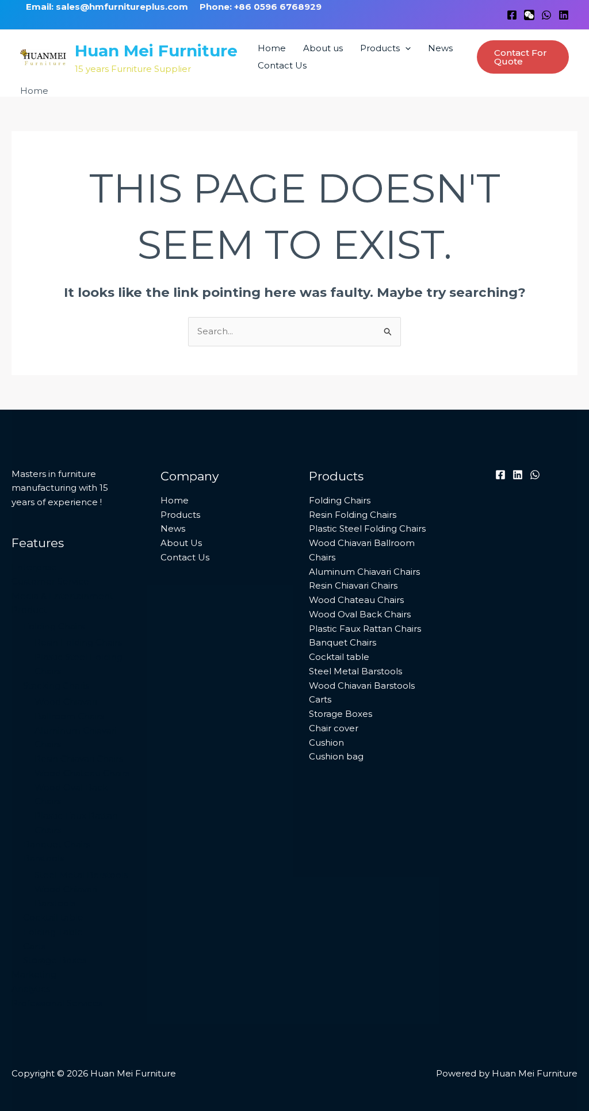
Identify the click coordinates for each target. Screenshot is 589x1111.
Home (272, 48)
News (440, 48)
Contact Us (282, 65)
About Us (181, 542)
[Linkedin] (564, 15)
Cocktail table (53, 917)
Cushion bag (336, 756)
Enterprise (34, 567)
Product (29, 609)
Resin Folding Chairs (78, 642)
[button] (405, 48)
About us (323, 48)
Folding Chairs (54, 626)
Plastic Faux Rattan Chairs (365, 628)
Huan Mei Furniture (156, 50)
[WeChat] (529, 15)
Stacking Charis (56, 685)
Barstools (43, 858)
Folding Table (53, 931)
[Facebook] (512, 15)
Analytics (31, 988)
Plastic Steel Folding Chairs (367, 528)
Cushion (326, 742)
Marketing (34, 974)
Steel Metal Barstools (81, 874)
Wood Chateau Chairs (82, 773)
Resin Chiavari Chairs (79, 758)
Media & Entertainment (62, 595)
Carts (34, 946)
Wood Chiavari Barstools (362, 685)
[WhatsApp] (546, 15)
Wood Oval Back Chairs (360, 614)
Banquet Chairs (56, 844)
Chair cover (333, 728)
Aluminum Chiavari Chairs (364, 571)
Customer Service (50, 581)
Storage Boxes (54, 960)
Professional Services (57, 1003)
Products (380, 48)
